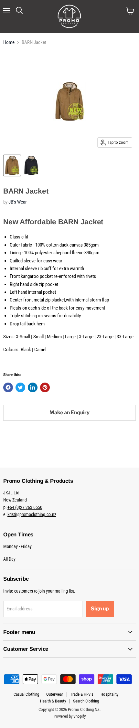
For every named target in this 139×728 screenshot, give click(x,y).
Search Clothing (86, 701)
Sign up (100, 609)
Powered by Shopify (70, 716)
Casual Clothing (26, 694)
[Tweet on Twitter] (20, 387)
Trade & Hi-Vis (81, 694)
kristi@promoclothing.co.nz (31, 514)
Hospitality (109, 694)
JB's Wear (17, 202)
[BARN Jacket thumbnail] (12, 165)
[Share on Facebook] (8, 387)
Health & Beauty (53, 701)
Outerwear (54, 694)
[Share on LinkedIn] (32, 387)
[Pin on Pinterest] (45, 387)
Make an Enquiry (69, 412)
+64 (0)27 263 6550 (24, 507)
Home (9, 42)
